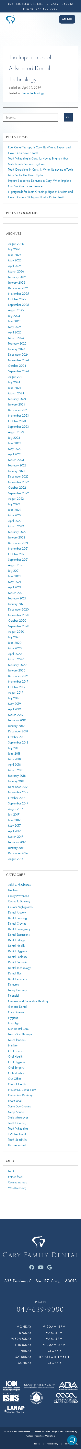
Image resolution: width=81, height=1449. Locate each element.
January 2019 (16, 726)
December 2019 (18, 676)
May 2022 (14, 515)
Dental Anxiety (17, 912)
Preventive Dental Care (22, 1090)
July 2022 (14, 504)
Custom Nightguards (20, 907)
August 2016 (15, 859)
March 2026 (16, 271)
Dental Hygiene (17, 951)
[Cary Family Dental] (10, 19)
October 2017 (16, 798)
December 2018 (18, 731)
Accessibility (52, 1443)
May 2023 (14, 449)
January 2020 (16, 670)
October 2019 (16, 687)
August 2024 (16, 377)
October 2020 (17, 620)
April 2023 (14, 454)
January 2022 (16, 537)
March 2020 (16, 659)
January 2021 (16, 604)
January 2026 (16, 282)
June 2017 (14, 820)
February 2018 (17, 776)
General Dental (17, 1007)
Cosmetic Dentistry (19, 901)
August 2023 (16, 432)
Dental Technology (32, 93)
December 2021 (18, 543)
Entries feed (15, 1177)
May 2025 (14, 327)
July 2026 (14, 249)
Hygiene (13, 1018)
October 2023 (17, 421)
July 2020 (14, 637)
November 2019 (18, 681)
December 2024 (18, 354)
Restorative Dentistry (20, 1095)
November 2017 (18, 792)
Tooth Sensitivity (17, 1140)
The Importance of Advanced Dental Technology (30, 68)
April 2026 (14, 266)
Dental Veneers (17, 979)
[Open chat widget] (72, 1440)
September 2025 (18, 305)
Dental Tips (14, 973)
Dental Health (16, 946)
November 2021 (18, 548)
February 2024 (17, 399)
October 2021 (17, 554)
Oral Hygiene (16, 1062)
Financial (13, 995)
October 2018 (16, 737)
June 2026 (14, 255)
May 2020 (15, 648)
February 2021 (17, 598)
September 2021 (18, 559)
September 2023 (18, 426)
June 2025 (14, 321)
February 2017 (17, 842)
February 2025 (17, 343)
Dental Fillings (16, 940)
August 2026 (16, 244)
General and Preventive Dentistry (28, 1001)
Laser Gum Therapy (20, 1034)
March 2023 (16, 460)
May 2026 (14, 260)
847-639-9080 (47, 8)
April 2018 (14, 764)
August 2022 (16, 499)
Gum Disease (16, 1012)
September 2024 (18, 371)
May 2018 (14, 759)
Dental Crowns (17, 923)
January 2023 (16, 471)
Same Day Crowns (19, 1106)
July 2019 (13, 698)
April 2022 (14, 521)
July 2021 (14, 571)
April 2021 (14, 587)
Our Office (14, 1079)
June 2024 (14, 388)
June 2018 (14, 753)
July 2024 (14, 382)
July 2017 (13, 814)
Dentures (13, 984)
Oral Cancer (16, 1051)
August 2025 (16, 310)
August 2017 (15, 809)
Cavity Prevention (18, 896)
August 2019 (15, 692)
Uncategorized (17, 1145)
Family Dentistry (17, 990)
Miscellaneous (17, 1040)
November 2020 (18, 615)
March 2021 (16, 593)
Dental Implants (17, 957)
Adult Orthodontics (19, 885)
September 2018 (18, 742)
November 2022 (18, 482)
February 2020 (17, 665)
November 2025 (18, 294)
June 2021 (14, 576)
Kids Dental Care (18, 1029)
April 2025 (14, 332)
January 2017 (16, 848)
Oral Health (15, 1056)
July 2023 (14, 438)
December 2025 (18, 288)
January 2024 (16, 404)
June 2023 (14, 443)
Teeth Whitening (18, 1128)
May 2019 (14, 704)
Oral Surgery (16, 1067)
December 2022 (18, 476)
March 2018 (15, 770)
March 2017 (15, 837)
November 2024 (18, 360)
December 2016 (18, 853)
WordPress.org (17, 1188)
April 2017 (14, 831)
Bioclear (13, 890)
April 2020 (15, 654)
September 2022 (18, 493)
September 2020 (18, 626)
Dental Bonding (17, 918)
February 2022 (17, 532)
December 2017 (18, 787)
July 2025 (14, 316)
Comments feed (17, 1182)
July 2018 (13, 748)
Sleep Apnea (16, 1112)
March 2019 (15, 715)
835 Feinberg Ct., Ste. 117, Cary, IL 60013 (40, 4)
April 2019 (14, 709)
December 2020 (18, 609)
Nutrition (13, 1045)
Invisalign (13, 1023)
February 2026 (17, 277)
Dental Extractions (19, 934)
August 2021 (16, 565)
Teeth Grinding (17, 1123)
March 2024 (16, 393)
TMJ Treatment (17, 1134)
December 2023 (18, 410)
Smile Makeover (18, 1117)
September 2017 (18, 803)
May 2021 (14, 582)
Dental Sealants (17, 962)
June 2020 (14, 643)
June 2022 (14, 510)
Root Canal (14, 1101)
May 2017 (14, 825)
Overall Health (17, 1084)
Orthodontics (16, 1073)
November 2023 (18, 415)
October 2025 (17, 299)
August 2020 (16, 632)
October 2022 (17, 487)
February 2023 (17, 465)
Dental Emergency (19, 929)
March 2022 (16, 526)
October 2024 (17, 366)
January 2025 (16, 349)
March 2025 (16, 338)
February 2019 (17, 720)
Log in (11, 1171)
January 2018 (16, 781)
